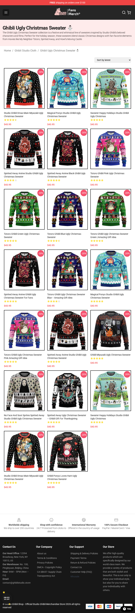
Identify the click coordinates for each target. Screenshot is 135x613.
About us (41, 553)
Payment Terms (78, 558)
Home (7, 50)
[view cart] (129, 12)
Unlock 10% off (7, 598)
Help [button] (129, 609)
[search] (124, 12)
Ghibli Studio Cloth (25, 50)
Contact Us (76, 567)
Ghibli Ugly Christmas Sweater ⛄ (59, 50)
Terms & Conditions (47, 558)
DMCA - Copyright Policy (49, 567)
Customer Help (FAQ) (81, 572)
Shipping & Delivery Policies (84, 553)
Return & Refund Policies (82, 562)
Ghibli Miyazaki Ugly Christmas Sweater (110, 354)
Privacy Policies (45, 562)
